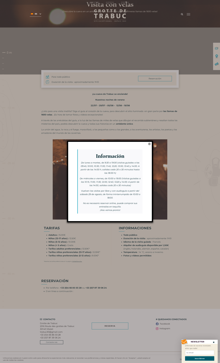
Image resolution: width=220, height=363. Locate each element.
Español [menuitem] (36, 14)
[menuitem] (35, 13)
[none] (35, 13)
